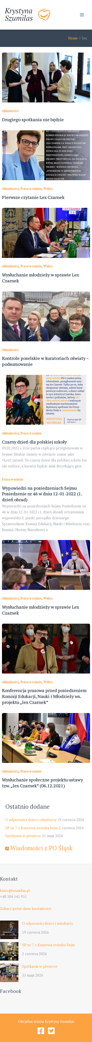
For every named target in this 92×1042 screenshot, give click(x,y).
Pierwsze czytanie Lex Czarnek (33, 197)
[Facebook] (41, 1031)
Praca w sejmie (31, 189)
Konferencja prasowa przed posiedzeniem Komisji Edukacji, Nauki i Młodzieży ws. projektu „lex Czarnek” (44, 696)
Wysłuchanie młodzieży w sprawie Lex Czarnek (40, 278)
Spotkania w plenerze (23, 835)
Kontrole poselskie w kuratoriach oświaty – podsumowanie (45, 361)
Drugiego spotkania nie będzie (33, 119)
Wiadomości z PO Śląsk (41, 848)
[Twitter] (51, 1031)
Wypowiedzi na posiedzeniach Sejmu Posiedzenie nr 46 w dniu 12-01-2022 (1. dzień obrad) (42, 493)
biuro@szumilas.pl (15, 890)
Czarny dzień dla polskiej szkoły (34, 442)
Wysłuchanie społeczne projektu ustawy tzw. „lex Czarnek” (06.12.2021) (42, 783)
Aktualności (10, 111)
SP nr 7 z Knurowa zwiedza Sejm (31, 828)
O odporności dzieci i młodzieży (30, 819)
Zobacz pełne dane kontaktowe (25, 908)
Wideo (48, 189)
